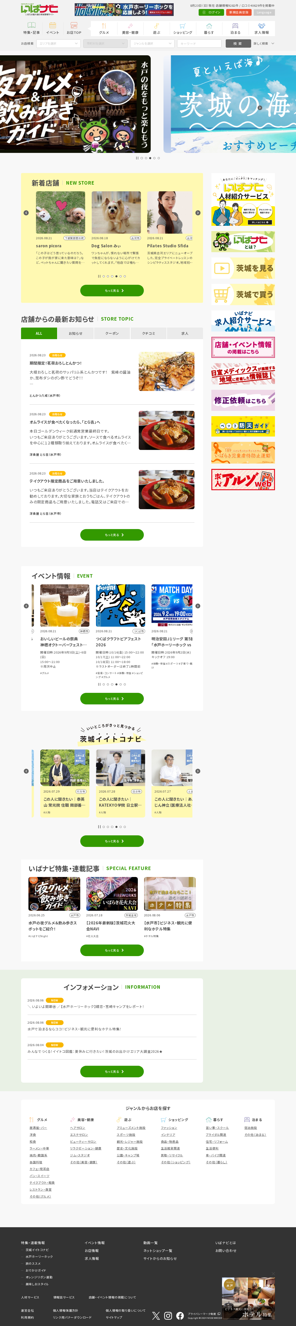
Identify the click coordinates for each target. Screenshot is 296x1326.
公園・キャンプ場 (128, 1155)
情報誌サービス (64, 1297)
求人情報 (261, 32)
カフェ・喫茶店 (39, 1169)
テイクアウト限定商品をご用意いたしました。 (67, 481)
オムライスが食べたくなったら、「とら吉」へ (65, 422)
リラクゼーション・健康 (86, 1148)
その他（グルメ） (40, 1196)
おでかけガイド (36, 1270)
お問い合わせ (226, 1250)
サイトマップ (114, 1317)
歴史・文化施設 (127, 1148)
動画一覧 (150, 1242)
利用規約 (27, 1317)
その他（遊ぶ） (126, 1162)
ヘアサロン (77, 1127)
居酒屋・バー (38, 1127)
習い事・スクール (217, 1127)
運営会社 (27, 1310)
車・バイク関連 (216, 1155)
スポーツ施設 (126, 1134)
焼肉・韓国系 (38, 1155)
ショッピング (182, 32)
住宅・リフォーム (217, 1141)
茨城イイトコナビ (37, 1250)
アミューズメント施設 (131, 1127)
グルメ (104, 32)
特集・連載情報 (33, 1242)
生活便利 (212, 1148)
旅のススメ (33, 1263)
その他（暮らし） (216, 1162)
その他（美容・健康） (84, 1162)
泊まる (235, 32)
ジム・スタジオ (80, 1155)
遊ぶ (156, 32)
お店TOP (74, 32)
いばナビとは (225, 1242)
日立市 (128, 791)
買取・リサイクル (172, 1155)
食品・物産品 (170, 1141)
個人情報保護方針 (65, 1310)
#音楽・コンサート (97, 673)
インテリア (168, 1134)
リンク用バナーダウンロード (72, 1317)
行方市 (72, 791)
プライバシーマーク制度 (202, 1314)
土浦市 (184, 791)
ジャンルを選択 (143, 43)
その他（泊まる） (255, 1134)
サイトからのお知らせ (160, 1258)
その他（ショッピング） (176, 1162)
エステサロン (79, 1134)
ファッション (169, 1127)
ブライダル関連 (216, 1134)
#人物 (38, 812)
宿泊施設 (250, 1127)
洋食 (33, 1134)
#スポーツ (164, 663)
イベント (52, 32)
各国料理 (36, 1162)
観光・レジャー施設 (130, 1141)
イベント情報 (95, 1242)
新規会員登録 (239, 12)
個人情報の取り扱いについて (126, 1310)
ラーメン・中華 (39, 1148)
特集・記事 (31, 32)
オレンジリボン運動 (39, 1277)
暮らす (209, 32)
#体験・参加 (116, 673)
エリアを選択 (48, 43)
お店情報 (92, 1250)
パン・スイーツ (39, 1176)
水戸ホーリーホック (39, 1256)
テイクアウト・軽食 (42, 1182)
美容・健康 (130, 32)
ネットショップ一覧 (158, 1250)
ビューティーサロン (83, 1141)
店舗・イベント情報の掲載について (112, 1297)
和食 (33, 1141)
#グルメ (36, 673)
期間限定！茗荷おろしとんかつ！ (56, 363)
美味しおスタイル (37, 1284)
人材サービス (30, 1297)
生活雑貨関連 (170, 1148)
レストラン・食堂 (41, 1189)
